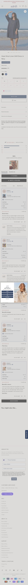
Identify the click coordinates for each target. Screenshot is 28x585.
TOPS (7, 293)
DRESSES (7, 291)
